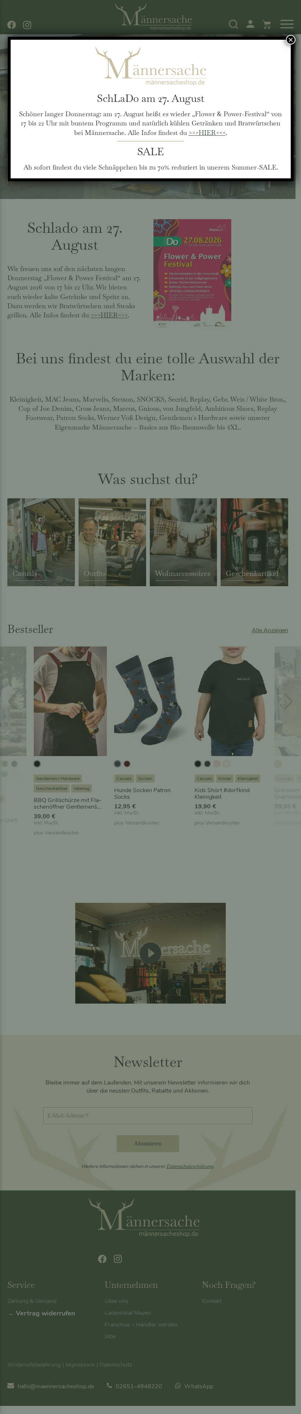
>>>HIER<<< (207, 132)
